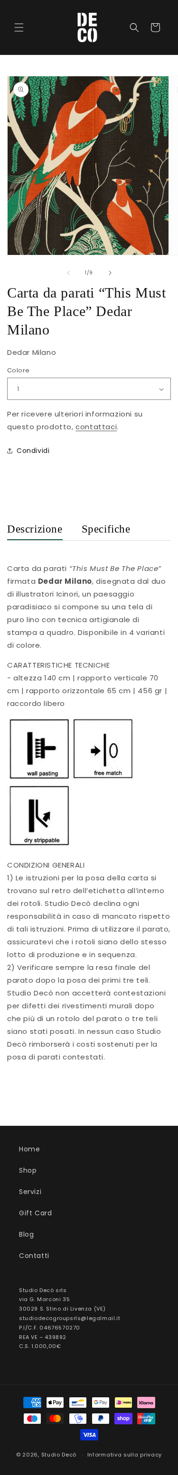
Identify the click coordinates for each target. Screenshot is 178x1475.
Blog (26, 1234)
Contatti (34, 1255)
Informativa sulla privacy (124, 1454)
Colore (18, 370)
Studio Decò (59, 1454)
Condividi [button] (33, 450)
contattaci (96, 427)
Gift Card (35, 1213)
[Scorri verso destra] (110, 272)
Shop (28, 1170)
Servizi (30, 1191)
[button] (19, 27)
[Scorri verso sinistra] (68, 272)
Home (29, 1149)
